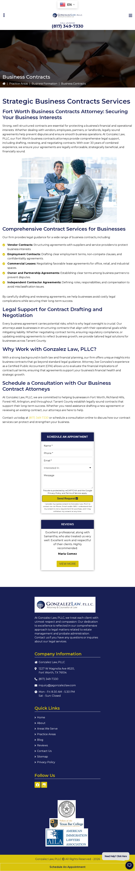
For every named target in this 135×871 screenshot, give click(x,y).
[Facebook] (37, 785)
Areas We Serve (47, 728)
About (41, 723)
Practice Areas (18, 83)
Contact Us (44, 751)
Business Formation (44, 83)
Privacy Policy (54, 493)
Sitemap (42, 756)
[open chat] (129, 865)
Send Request (66, 498)
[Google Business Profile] (44, 785)
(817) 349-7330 (67, 26)
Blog (40, 739)
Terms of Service (73, 493)
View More (67, 563)
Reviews (42, 745)
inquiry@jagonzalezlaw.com (57, 685)
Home (41, 717)
